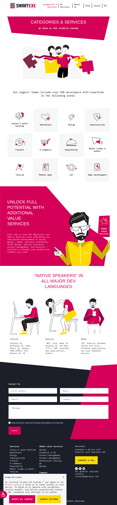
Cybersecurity (17, 458)
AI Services (65, 5)
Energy (13, 455)
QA (40, 463)
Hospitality (16, 466)
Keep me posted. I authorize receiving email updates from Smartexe (37, 423)
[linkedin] (80, 468)
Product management (49, 455)
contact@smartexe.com (86, 476)
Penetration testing (50, 461)
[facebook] (76, 468)
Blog (87, 6)
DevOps (42, 466)
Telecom (14, 472)
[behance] (83, 468)
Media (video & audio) (22, 469)
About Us (77, 5)
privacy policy (13, 484)
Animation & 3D (47, 452)
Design (42, 450)
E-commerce (16, 463)
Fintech (14, 461)
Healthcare (16, 452)
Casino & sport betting (23, 450)
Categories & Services (50, 5)
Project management (49, 458)
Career (97, 6)
